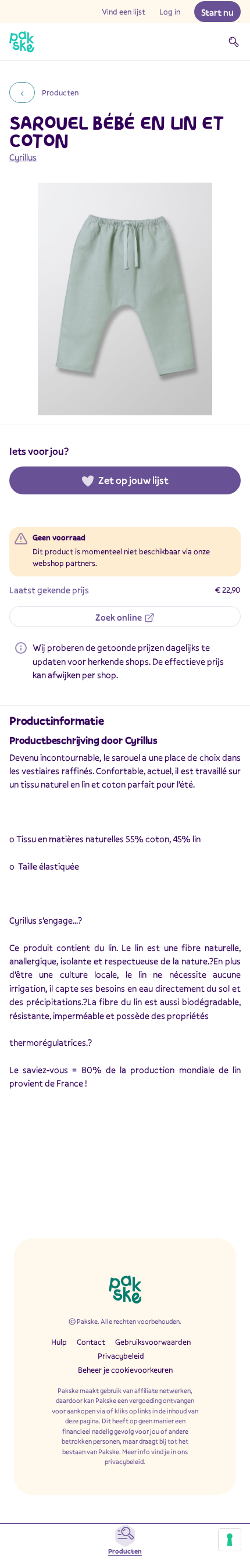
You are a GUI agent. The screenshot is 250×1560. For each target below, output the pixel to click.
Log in (169, 11)
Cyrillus (23, 157)
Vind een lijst (123, 11)
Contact (91, 1342)
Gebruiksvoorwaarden (153, 1342)
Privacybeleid (121, 1356)
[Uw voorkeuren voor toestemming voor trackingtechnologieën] (230, 1540)
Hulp (59, 1342)
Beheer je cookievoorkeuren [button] (125, 1370)
